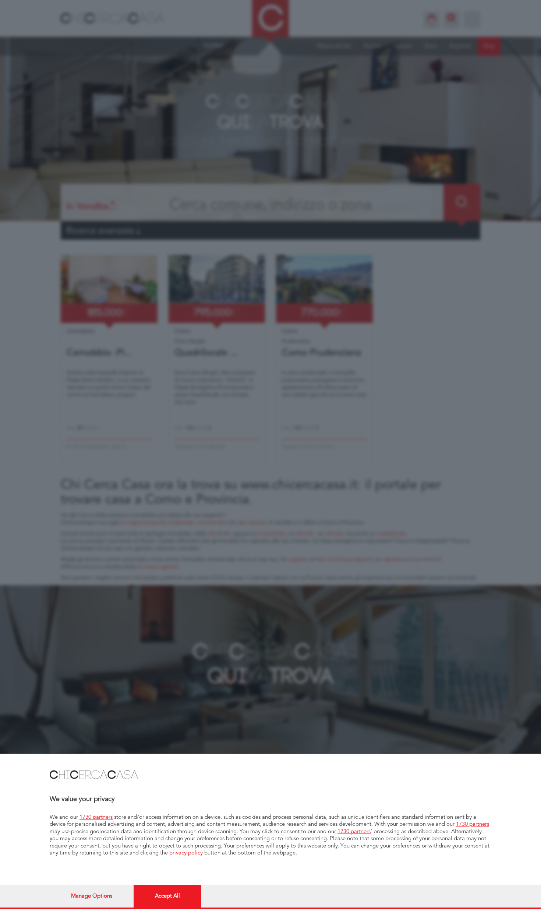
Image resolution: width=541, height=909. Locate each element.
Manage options (91, 896)
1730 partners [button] (96, 817)
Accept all (167, 896)
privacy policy (186, 853)
